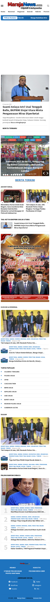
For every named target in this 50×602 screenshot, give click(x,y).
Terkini (31, 140)
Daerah (13, 137)
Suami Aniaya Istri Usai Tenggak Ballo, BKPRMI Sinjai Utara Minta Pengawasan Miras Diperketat (23, 110)
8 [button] (17, 175)
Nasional (32, 464)
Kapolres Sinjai (10, 392)
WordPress (14, 585)
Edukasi (19, 137)
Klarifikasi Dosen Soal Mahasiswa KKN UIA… (28, 512)
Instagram (38, 585)
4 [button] (9, 175)
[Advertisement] (25, 46)
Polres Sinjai (9, 376)
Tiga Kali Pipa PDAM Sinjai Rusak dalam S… (26, 460)
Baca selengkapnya (18, 122)
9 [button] (19, 175)
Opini (6, 380)
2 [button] (5, 175)
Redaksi (13, 568)
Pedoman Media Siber (37, 571)
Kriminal (23, 339)
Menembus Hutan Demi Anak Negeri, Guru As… (27, 468)
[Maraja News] (25, 5)
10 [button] (21, 175)
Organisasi (27, 137)
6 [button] (13, 175)
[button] (44, 173)
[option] (25, 156)
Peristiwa (45, 137)
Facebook (14, 582)
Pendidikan (43, 464)
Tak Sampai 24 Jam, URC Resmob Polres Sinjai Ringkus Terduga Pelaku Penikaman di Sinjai (35, 208)
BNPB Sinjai (8, 388)
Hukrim (17, 339)
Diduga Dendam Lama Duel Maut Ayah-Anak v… (28, 531)
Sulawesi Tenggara (11, 372)
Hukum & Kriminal (9, 307)
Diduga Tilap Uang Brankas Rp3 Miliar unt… (28, 521)
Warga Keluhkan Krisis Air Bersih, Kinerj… (25, 361)
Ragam (19, 140)
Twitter (38, 582)
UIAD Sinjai (8, 396)
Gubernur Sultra (11, 408)
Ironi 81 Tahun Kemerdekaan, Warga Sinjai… (26, 353)
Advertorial (5, 137)
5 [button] (11, 175)
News (28, 339)
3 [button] (7, 175)
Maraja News (21, 598)
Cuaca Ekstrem (10, 384)
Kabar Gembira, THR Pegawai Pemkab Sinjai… (29, 549)
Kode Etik (37, 568)
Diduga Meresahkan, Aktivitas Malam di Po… (28, 540)
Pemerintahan (36, 137)
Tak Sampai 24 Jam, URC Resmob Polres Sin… (19, 343)
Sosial (24, 140)
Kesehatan (32, 454)
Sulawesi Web (37, 598)
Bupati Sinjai (9, 400)
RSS (38, 589)
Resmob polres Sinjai (12, 404)
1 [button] (3, 175)
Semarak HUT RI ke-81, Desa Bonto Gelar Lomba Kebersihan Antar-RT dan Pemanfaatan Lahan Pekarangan (25, 166)
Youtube (14, 589)
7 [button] (15, 175)
